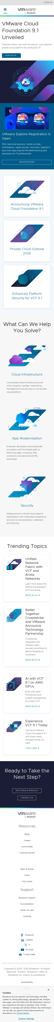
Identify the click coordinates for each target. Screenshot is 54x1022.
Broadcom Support (27, 898)
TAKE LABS (31, 748)
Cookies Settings (26, 1019)
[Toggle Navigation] (5, 9)
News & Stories (27, 869)
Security (27, 505)
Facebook (29, 935)
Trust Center (27, 881)
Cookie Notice (23, 1013)
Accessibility (27, 982)
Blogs (27, 834)
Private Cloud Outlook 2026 (27, 251)
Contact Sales (29, 954)
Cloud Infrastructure (27, 374)
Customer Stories (27, 853)
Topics (27, 875)
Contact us (27, 798)
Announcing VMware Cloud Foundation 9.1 (27, 206)
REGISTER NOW (26, 162)
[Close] (48, 990)
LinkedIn (29, 940)
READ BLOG (10, 55)
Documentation (27, 904)
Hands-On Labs (27, 910)
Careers (27, 840)
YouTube (29, 950)
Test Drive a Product (26, 791)
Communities (27, 847)
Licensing (27, 916)
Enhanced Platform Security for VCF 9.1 (27, 296)
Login (46, 2)
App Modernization (27, 438)
